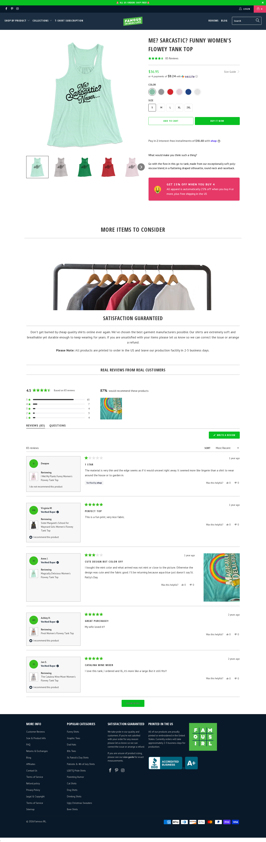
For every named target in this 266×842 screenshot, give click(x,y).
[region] (111, 408)
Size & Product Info (36, 738)
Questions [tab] (57, 426)
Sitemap (30, 809)
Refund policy (33, 783)
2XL (189, 107)
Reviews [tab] (35, 426)
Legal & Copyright (35, 796)
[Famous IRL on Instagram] (17, 9)
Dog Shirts (72, 790)
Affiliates (30, 764)
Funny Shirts (73, 731)
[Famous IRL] (133, 21)
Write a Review (228, 436)
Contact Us (31, 770)
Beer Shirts (72, 809)
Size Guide (230, 71)
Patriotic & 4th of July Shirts (81, 764)
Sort (207, 448)
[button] (194, 58)
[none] (37, 167)
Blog (224, 20)
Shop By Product (16, 20)
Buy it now (217, 120)
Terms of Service (34, 777)
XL (179, 107)
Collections (41, 20)
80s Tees (71, 751)
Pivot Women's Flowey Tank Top (57, 633)
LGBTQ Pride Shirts (76, 770)
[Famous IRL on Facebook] (6, 9)
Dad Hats (71, 744)
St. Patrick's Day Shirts (78, 757)
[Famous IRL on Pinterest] (11, 9)
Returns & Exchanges (37, 751)
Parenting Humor (75, 777)
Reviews (213, 20)
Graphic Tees (73, 738)
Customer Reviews (35, 731)
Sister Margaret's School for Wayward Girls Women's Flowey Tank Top (57, 526)
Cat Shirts (72, 783)
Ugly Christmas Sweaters (79, 803)
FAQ (28, 744)
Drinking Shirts (74, 796)
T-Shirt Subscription (69, 20)
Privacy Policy (33, 790)
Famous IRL (40, 821)
